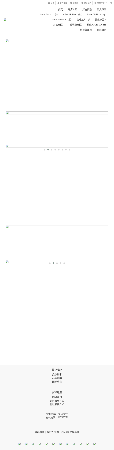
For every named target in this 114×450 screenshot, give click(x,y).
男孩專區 (100, 19)
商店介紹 (72, 9)
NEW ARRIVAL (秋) (72, 14)
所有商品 (87, 9)
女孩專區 (58, 24)
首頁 (60, 9)
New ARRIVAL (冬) (96, 14)
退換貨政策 (86, 29)
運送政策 (101, 29)
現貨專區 (101, 9)
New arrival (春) (49, 14)
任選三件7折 (83, 19)
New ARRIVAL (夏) (62, 19)
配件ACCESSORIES (96, 24)
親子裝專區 (76, 24)
